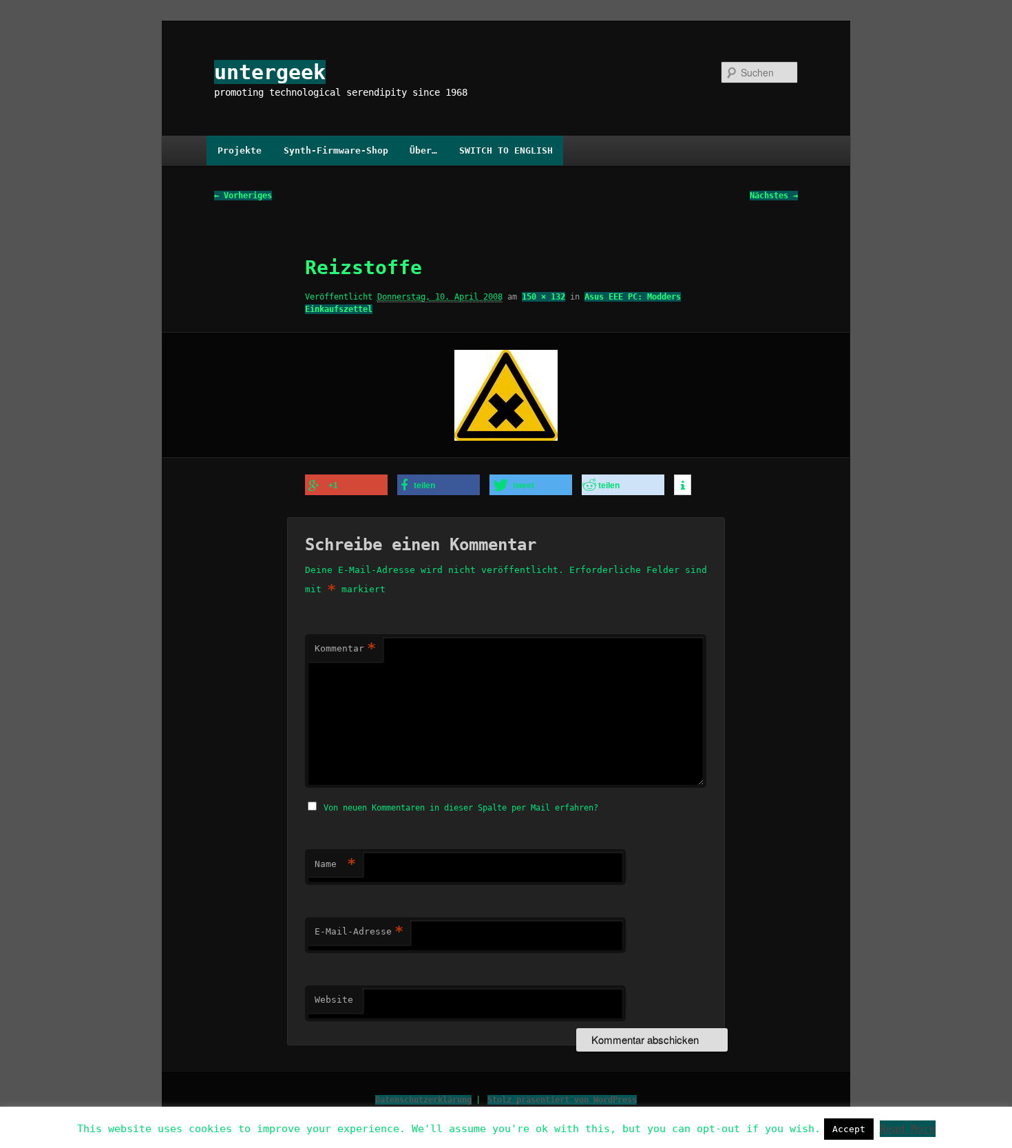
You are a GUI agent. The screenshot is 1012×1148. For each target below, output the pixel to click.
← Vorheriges (243, 195)
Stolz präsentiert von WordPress (562, 1100)
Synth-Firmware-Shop (336, 150)
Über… (423, 150)
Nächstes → (774, 195)
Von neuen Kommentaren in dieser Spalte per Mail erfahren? (461, 808)
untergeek (270, 72)
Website (334, 999)
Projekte (240, 150)
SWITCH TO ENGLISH (506, 150)
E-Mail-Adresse (359, 931)
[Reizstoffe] (506, 395)
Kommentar (345, 648)
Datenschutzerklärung (423, 1100)
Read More (908, 1129)
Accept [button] (848, 1129)
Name (335, 864)
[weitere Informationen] (683, 485)
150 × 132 (543, 297)
